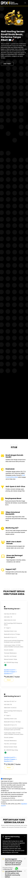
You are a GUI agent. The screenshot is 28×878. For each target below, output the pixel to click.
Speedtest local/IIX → (10, 670)
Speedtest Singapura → (10, 671)
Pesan (9, 680)
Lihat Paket (7, 64)
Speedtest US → (8, 673)
